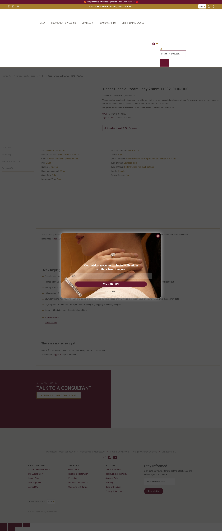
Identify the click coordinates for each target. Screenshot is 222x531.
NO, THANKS (111, 292)
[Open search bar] (161, 49)
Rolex (42, 23)
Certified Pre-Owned (133, 23)
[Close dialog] (158, 236)
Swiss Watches (108, 23)
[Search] (164, 63)
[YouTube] (18, 6)
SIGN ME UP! (111, 284)
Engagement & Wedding (63, 23)
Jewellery (87, 23)
